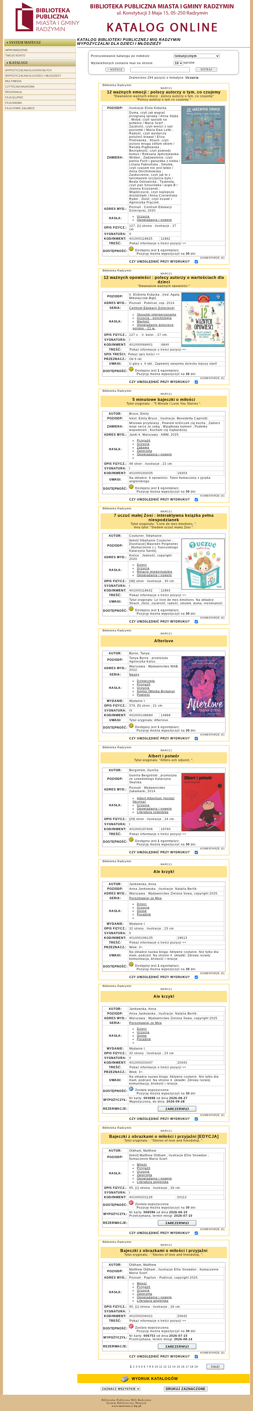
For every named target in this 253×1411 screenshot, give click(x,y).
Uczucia (143, 216)
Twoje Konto (15, 55)
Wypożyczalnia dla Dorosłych (28, 70)
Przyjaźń (143, 440)
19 (196, 1366)
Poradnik (144, 914)
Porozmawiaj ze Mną (145, 898)
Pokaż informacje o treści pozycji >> (157, 243)
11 (160, 1366)
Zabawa (143, 447)
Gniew (142, 911)
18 (191, 1366)
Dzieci (142, 565)
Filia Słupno (14, 97)
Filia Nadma (13, 102)
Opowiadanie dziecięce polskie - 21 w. (153, 326)
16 (183, 1366)
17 (187, 1366)
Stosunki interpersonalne (156, 314)
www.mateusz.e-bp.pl (126, 1405)
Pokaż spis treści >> (143, 354)
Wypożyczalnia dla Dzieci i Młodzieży (33, 75)
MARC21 (166, 88)
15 (178, 1366)
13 (169, 1366)
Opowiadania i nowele (154, 220)
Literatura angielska (153, 1182)
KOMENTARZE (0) (212, 257)
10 (156, 1366)
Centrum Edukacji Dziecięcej (152, 308)
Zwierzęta (144, 451)
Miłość (142, 1164)
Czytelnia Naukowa (19, 86)
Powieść (143, 695)
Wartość (143, 321)
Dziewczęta (146, 681)
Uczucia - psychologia (154, 318)
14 (174, 1366)
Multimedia (13, 81)
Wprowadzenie (16, 50)
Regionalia (13, 91)
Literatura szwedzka (153, 812)
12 (165, 1366)
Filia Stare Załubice (20, 108)
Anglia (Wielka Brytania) (156, 691)
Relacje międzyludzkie (154, 571)
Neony (134, 674)
